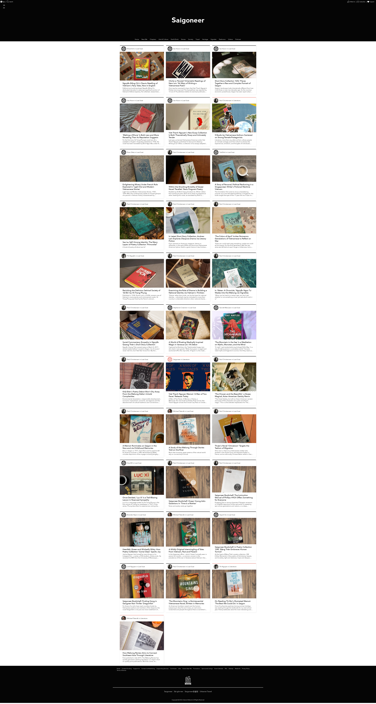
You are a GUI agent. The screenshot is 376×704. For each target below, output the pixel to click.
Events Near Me (187, 669)
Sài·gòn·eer (178, 691)
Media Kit (237, 669)
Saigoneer (168, 691)
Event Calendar (218, 669)
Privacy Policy (246, 669)
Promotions (196, 669)
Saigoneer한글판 (191, 691)
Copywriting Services (162, 669)
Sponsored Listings (207, 669)
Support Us (136, 669)
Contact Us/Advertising (148, 669)
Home (118, 669)
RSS (226, 669)
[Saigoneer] (188, 18)
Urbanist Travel (206, 691)
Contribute (173, 669)
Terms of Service (121, 670)
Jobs (179, 669)
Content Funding (127, 669)
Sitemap (231, 669)
